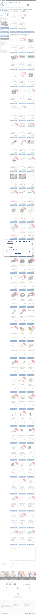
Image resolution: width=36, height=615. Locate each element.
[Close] (31, 241)
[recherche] (29, 251)
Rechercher (18, 253)
